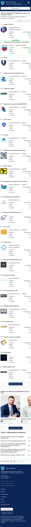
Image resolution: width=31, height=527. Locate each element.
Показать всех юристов (15, 428)
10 (26, 21)
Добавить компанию (7, 512)
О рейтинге (3, 496)
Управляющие (4, 494)
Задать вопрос (15, 8)
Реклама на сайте (5, 504)
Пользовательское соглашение (7, 481)
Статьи (2, 499)
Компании (3, 489)
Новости (3, 502)
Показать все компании (15, 383)
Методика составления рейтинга (8, 485)
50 (29, 21)
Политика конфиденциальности (7, 483)
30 (27, 21)
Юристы (3, 491)
